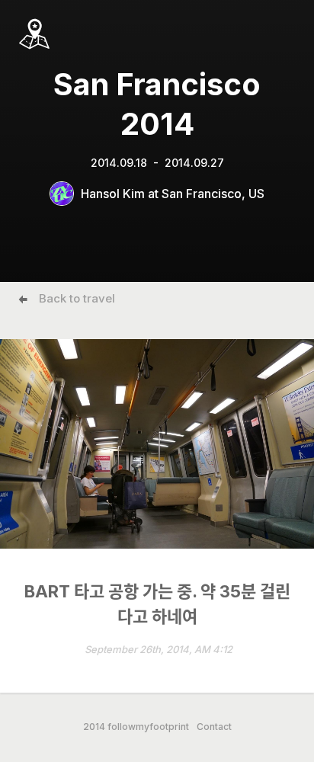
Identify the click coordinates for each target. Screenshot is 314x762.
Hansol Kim (113, 193)
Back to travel (77, 298)
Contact (214, 727)
